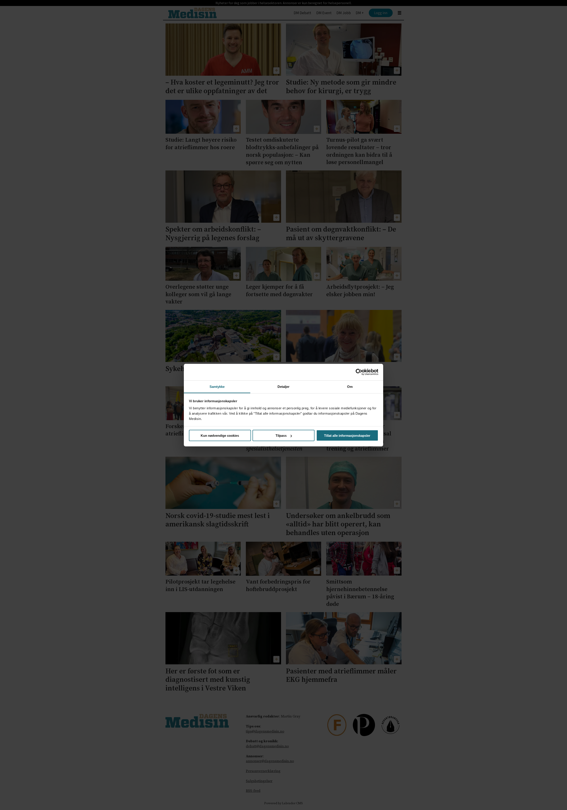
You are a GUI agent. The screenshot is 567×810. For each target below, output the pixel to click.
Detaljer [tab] (284, 386)
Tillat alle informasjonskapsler (347, 435)
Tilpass (281, 435)
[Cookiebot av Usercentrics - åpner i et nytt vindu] (359, 372)
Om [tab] (350, 386)
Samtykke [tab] (217, 386)
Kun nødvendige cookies (220, 435)
